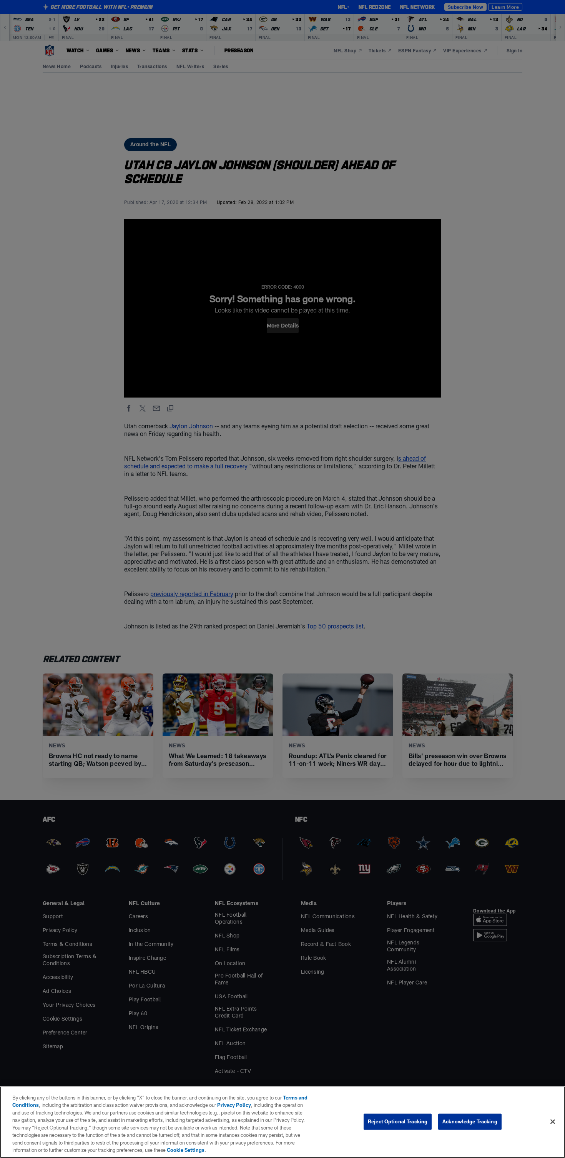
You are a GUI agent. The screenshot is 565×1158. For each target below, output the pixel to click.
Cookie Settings (185, 1150)
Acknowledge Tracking (469, 1121)
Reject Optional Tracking (397, 1121)
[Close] (552, 1121)
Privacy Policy (234, 1105)
